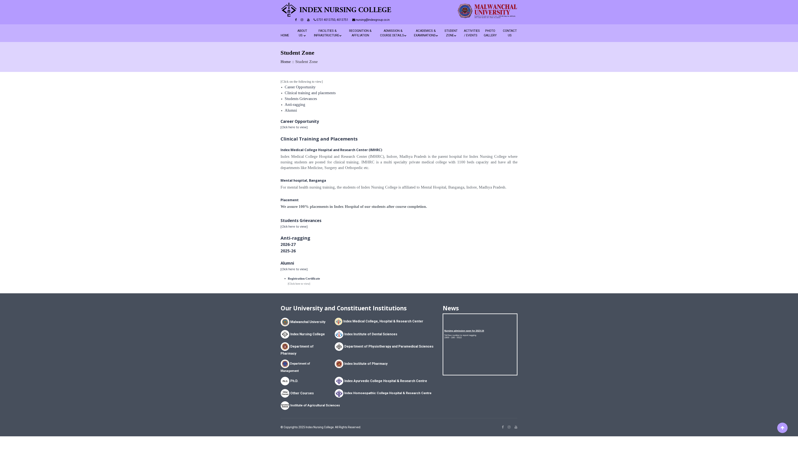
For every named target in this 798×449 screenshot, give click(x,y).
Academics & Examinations (425, 33)
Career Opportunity (300, 87)
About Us (302, 33)
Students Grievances (301, 98)
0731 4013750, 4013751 (332, 19)
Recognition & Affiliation (360, 33)
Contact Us (509, 33)
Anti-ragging (295, 104)
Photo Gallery (490, 33)
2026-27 (288, 244)
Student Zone (451, 33)
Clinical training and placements (310, 93)
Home (286, 35)
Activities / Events (470, 33)
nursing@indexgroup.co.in (372, 19)
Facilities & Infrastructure (326, 33)
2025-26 (288, 251)
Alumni (291, 110)
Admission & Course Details (392, 33)
